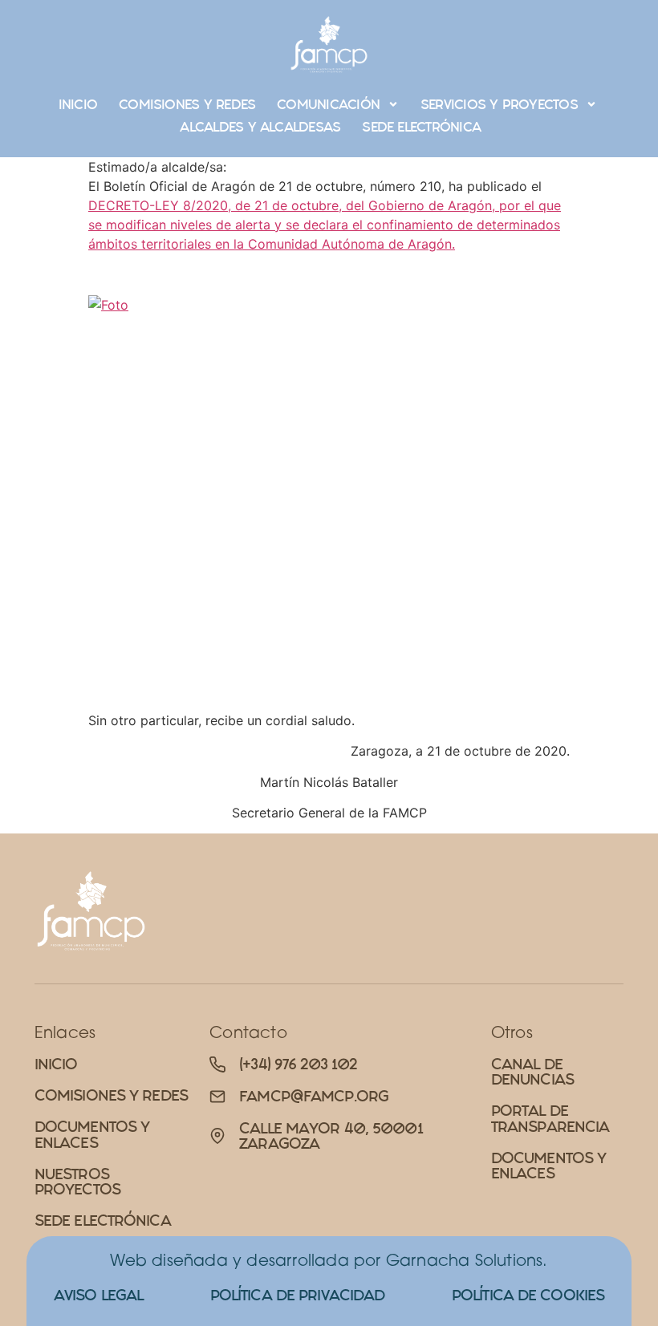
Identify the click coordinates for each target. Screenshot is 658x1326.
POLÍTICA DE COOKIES (528, 1295)
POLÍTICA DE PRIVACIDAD (297, 1295)
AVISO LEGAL (98, 1295)
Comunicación (328, 104)
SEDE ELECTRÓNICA (421, 127)
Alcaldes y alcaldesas (260, 127)
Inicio (78, 104)
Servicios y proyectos (499, 104)
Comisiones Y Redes (187, 104)
